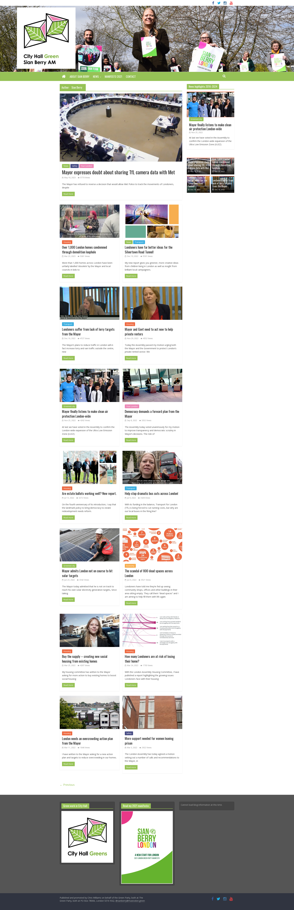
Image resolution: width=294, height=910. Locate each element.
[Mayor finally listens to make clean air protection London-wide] (89, 370)
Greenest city (69, 406)
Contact (131, 76)
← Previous (67, 785)
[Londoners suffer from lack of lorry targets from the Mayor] (89, 288)
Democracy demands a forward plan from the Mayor (152, 414)
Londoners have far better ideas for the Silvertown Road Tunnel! (148, 249)
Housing (67, 242)
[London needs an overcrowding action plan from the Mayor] (89, 697)
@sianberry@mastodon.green (130, 900)
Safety (74, 166)
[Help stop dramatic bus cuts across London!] (152, 452)
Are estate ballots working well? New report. (89, 493)
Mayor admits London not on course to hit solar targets (87, 573)
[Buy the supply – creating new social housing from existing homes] (89, 615)
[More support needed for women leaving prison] (152, 697)
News (96, 76)
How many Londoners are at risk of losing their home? (150, 658)
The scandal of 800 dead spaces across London (149, 573)
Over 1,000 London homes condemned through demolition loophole (84, 249)
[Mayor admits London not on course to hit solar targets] (89, 530)
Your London (86, 166)
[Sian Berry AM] (63, 76)
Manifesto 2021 (113, 76)
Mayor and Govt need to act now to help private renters (149, 331)
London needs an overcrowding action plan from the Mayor (87, 741)
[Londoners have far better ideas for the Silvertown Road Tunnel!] (152, 206)
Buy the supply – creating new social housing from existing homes (84, 658)
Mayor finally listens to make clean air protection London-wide (85, 414)
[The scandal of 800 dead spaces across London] (152, 530)
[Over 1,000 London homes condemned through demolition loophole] (89, 206)
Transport (139, 242)
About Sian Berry (79, 76)
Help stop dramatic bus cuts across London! (151, 493)
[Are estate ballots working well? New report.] (89, 452)
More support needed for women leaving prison (149, 741)
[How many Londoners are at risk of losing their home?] (152, 615)
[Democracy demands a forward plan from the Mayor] (152, 370)
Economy (130, 565)
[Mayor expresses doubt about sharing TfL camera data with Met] (121, 95)
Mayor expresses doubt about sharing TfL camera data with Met (118, 172)
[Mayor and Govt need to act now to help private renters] (152, 288)
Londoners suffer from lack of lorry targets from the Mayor (88, 331)
